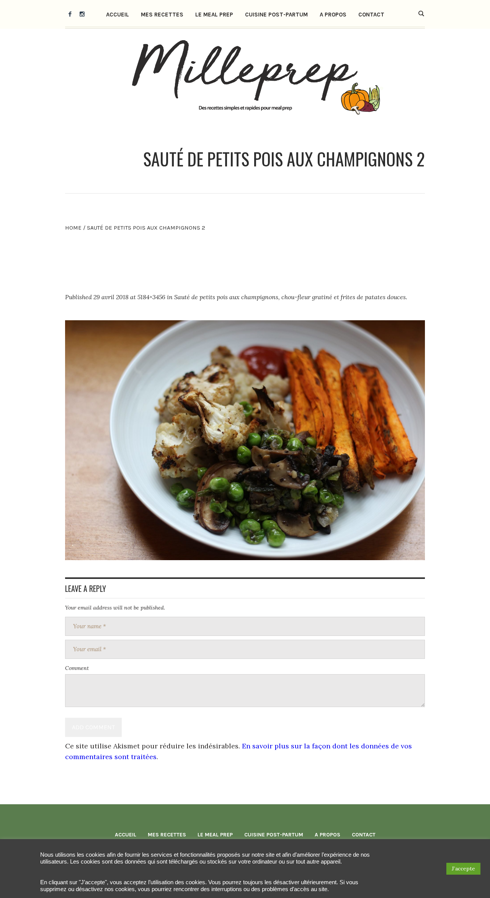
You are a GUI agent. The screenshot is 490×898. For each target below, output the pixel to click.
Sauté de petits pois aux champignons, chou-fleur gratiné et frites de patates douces (290, 297)
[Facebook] (70, 14)
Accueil (125, 834)
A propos (327, 834)
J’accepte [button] (463, 868)
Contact (364, 834)
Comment (77, 668)
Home (73, 227)
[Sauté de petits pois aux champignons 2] (245, 440)
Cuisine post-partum (273, 834)
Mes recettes (167, 834)
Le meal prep (215, 834)
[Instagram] (82, 14)
